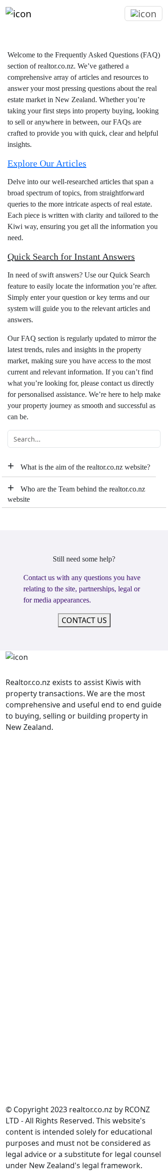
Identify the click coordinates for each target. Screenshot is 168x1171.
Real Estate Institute (41, 859)
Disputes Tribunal (37, 882)
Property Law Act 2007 (45, 979)
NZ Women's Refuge (41, 1091)
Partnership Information (49, 1068)
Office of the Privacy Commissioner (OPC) (79, 893)
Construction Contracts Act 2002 (63, 945)
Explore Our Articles (46, 163)
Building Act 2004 (36, 934)
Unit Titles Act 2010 (39, 1024)
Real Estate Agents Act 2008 (54, 990)
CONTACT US (84, 620)
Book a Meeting (33, 803)
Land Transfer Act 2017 (46, 956)
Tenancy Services (35, 904)
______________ (28, 759)
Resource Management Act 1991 (63, 1012)
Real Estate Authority (42, 871)
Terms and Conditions (44, 770)
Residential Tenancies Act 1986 (59, 1001)
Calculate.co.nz (32, 1046)
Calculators (25, 826)
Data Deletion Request (45, 837)
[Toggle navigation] (143, 13)
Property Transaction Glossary (59, 815)
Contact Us (25, 792)
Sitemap (20, 1079)
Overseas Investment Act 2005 (59, 968)
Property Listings (36, 747)
